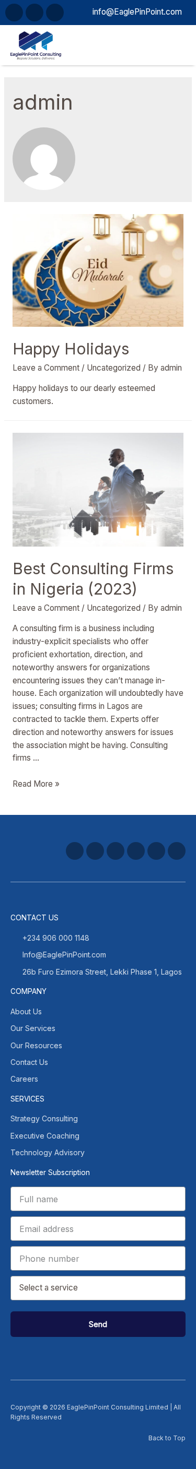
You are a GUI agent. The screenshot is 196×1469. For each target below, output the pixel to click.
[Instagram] (115, 851)
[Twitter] (95, 851)
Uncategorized (114, 368)
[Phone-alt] (55, 12)
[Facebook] (75, 851)
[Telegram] (14, 12)
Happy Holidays (71, 348)
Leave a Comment (46, 368)
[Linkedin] (156, 851)
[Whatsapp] (34, 12)
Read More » (36, 784)
